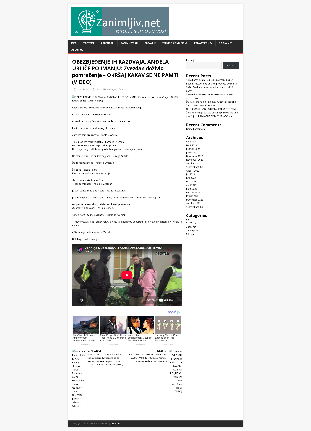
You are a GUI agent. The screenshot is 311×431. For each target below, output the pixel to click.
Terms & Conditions (175, 43)
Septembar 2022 (194, 206)
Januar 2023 (192, 195)
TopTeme (88, 43)
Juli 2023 (190, 174)
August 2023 (192, 170)
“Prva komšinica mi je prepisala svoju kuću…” (209, 79)
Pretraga (190, 60)
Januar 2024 (192, 152)
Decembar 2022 (194, 199)
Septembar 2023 (194, 166)
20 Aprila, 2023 (84, 89)
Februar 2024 (193, 148)
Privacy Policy (203, 43)
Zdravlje (150, 43)
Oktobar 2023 (193, 163)
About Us (77, 49)
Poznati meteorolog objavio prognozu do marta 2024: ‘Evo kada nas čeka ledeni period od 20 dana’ (211, 87)
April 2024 (191, 141)
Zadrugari (107, 43)
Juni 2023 (191, 177)
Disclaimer (225, 43)
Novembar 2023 (194, 159)
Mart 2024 (191, 145)
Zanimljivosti (129, 43)
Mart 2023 (191, 188)
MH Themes (116, 423)
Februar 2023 (193, 192)
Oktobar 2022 (193, 203)
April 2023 (191, 185)
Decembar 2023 (194, 156)
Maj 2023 (191, 181)
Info (74, 43)
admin (98, 89)
